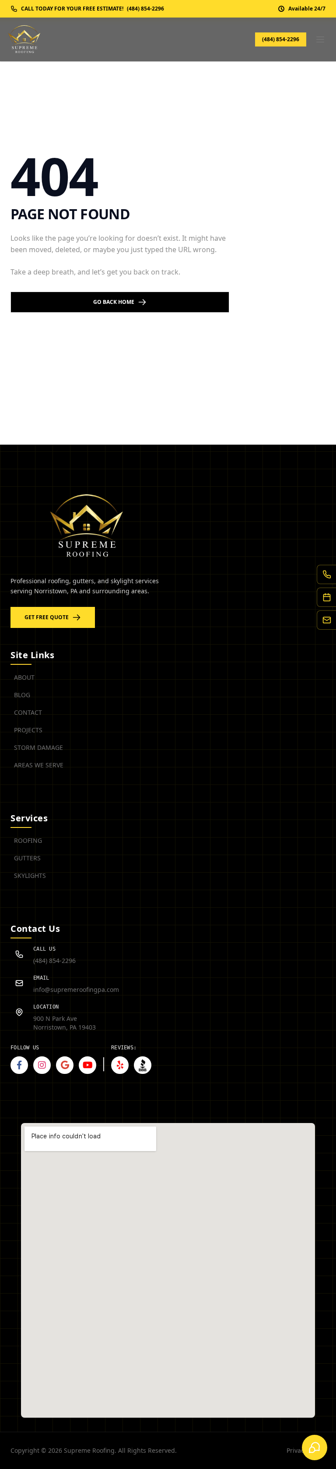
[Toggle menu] (320, 39)
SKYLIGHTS (30, 875)
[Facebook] (19, 1065)
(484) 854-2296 (280, 39)
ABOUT (24, 677)
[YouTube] (87, 1065)
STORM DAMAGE (38, 747)
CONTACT (28, 712)
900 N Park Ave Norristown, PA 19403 (64, 1022)
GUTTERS (27, 858)
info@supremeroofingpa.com (76, 989)
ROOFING (28, 840)
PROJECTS (28, 730)
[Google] (65, 1065)
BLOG (22, 695)
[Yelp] (120, 1065)
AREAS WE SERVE (38, 765)
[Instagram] (42, 1065)
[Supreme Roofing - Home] (24, 39)
